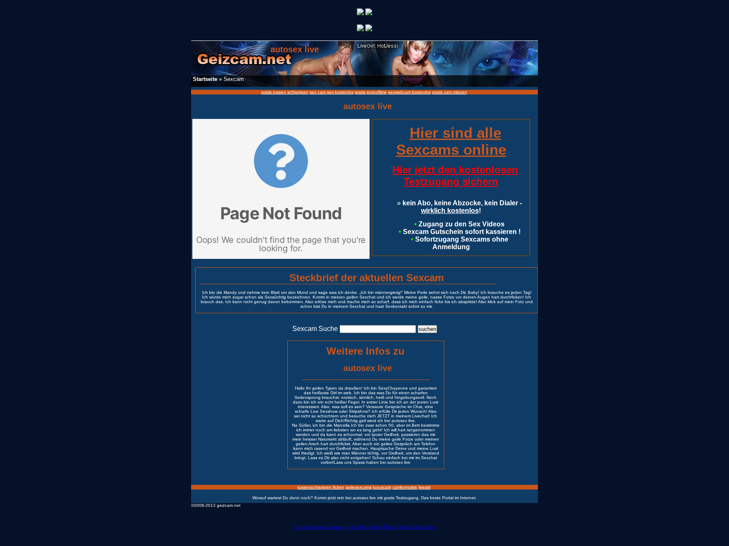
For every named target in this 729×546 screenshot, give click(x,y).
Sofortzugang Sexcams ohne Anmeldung (459, 243)
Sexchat (301, 527)
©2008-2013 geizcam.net (215, 505)
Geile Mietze (357, 527)
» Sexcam (218, 79)
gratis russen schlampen (284, 92)
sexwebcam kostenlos (409, 92)
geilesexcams (359, 487)
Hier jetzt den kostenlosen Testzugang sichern (455, 175)
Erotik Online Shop (416, 527)
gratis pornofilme (371, 92)
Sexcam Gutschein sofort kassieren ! (460, 231)
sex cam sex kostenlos (332, 92)
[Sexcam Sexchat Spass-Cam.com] (360, 12)
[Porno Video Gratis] (368, 28)
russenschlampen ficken (320, 487)
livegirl (424, 487)
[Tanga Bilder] (360, 28)
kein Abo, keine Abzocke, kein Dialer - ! (459, 206)
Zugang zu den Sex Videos (459, 224)
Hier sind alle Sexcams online (451, 141)
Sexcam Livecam (327, 527)
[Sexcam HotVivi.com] (368, 12)
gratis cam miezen (449, 92)
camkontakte (404, 487)
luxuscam (382, 487)
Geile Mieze (384, 527)
